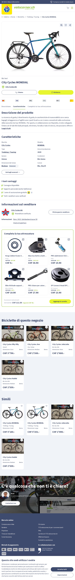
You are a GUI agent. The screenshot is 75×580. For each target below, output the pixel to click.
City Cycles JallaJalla (60, 344)
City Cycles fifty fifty (11, 344)
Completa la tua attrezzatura (39, 106)
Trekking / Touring (33, 17)
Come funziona (7, 537)
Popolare (5, 531)
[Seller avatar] (5, 212)
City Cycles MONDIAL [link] (49, 17)
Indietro (6, 17)
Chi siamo (41, 524)
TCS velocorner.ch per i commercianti (50, 527)
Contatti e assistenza (45, 540)
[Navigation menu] (72, 8)
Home (13, 17)
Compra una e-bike (8, 524)
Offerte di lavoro (43, 537)
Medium (5, 166)
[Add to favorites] (65, 25)
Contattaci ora (10, 503)
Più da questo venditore (61, 212)
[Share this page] (70, 25)
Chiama (20, 92)
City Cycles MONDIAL (11, 423)
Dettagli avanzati (12, 172)
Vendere (4, 527)
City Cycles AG (11, 87)
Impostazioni (62, 575)
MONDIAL (41, 145)
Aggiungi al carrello (60, 301)
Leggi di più (6, 128)
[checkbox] (23, 239)
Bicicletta (21, 17)
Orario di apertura (19, 223)
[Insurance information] (31, 192)
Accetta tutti (62, 569)
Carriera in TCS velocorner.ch (47, 534)
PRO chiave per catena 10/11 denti (41, 285)
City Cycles (6, 145)
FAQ (39, 531)
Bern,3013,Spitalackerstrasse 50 (25, 219)
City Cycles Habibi (10, 378)
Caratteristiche (19, 106)
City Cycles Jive (34, 344)
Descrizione (6, 106)
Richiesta (57, 92)
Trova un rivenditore (8, 534)
